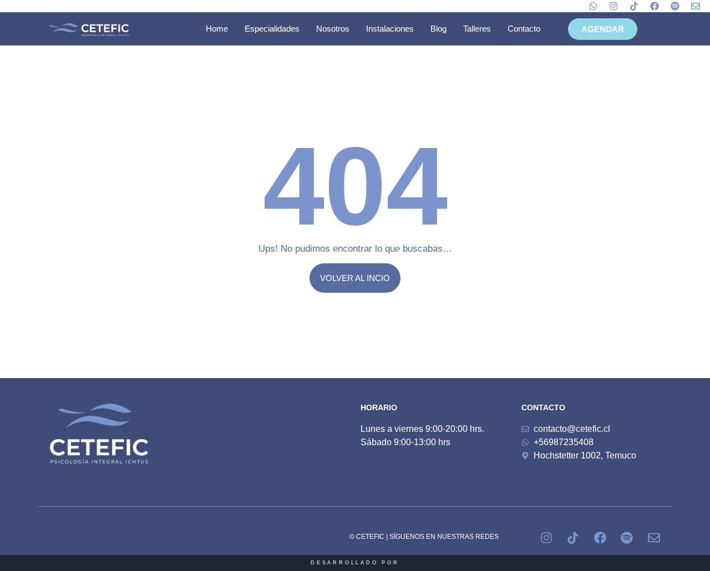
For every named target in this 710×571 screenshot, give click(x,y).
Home (217, 28)
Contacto (524, 28)
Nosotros (332, 28)
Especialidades (272, 28)
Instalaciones (390, 28)
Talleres (477, 28)
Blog (438, 28)
